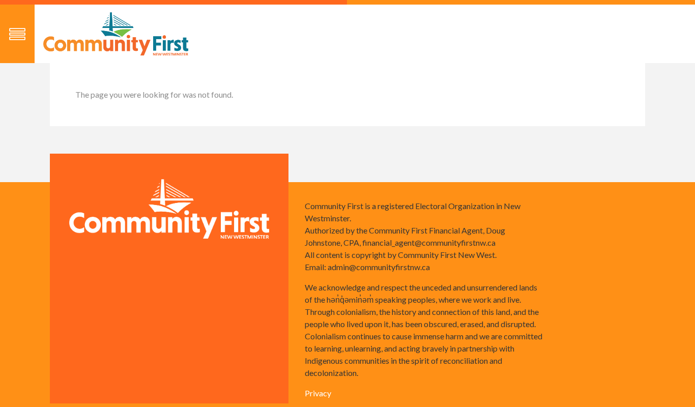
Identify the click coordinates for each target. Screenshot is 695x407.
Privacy (318, 393)
